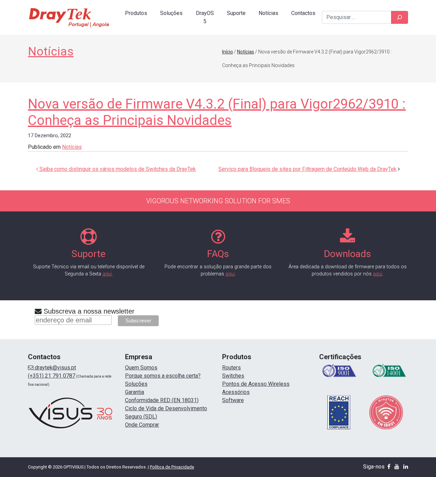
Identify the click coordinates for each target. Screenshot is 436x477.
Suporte (236, 13)
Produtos (136, 13)
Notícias (268, 13)
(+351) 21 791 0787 (51, 375)
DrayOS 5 (205, 17)
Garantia (134, 392)
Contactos (303, 13)
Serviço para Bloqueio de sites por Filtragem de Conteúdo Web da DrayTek (307, 169)
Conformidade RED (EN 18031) (162, 400)
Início (227, 51)
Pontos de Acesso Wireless (256, 384)
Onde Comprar (142, 425)
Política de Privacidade (172, 467)
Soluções (171, 13)
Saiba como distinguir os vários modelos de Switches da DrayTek (118, 169)
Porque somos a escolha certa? (163, 375)
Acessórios (236, 392)
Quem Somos (141, 367)
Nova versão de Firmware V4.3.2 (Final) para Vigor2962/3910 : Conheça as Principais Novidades (217, 112)
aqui (107, 274)
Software (233, 400)
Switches (233, 375)
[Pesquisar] (399, 17)
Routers (231, 367)
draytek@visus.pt (54, 367)
